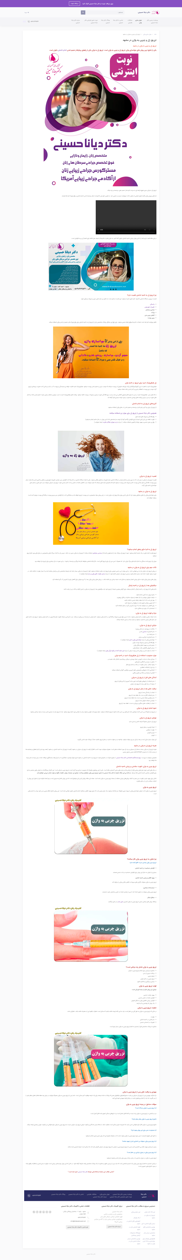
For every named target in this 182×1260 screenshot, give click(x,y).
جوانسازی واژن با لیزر (135, 640)
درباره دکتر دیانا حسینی (75, 21)
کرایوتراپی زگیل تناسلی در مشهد (133, 1222)
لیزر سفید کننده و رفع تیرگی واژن (115, 651)
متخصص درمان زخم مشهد (149, 1234)
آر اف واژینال (137, 1218)
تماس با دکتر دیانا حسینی (118, 21)
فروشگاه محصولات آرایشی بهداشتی (135, 1234)
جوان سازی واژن (138, 21)
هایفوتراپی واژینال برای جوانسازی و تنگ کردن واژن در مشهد (149, 1241)
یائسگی (152, 304)
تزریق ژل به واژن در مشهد (149, 1216)
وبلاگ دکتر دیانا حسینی (105, 21)
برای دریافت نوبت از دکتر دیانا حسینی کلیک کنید (97, 4)
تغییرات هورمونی (150, 307)
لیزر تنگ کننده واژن (149, 1212)
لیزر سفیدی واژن (135, 1212)
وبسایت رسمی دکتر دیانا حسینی (152, 21)
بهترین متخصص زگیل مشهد (149, 1228)
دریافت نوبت (74, 3)
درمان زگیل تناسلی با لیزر (148, 1224)
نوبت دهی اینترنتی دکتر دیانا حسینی (91, 21)
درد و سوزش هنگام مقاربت (110, 422)
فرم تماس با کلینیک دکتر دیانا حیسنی (77, 1227)
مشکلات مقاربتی (130, 21)
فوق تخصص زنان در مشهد (134, 1228)
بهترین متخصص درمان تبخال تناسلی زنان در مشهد (133, 1241)
